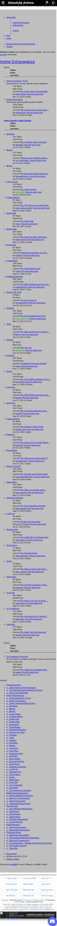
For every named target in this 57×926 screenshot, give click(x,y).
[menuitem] (21, 22)
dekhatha (19, 145)
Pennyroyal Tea (22, 319)
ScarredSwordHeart (23, 477)
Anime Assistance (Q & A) (17, 81)
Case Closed (12, 182)
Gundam (10, 308)
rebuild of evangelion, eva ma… (34, 253)
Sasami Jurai (20, 429)
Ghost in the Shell (14, 292)
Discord (3, 55)
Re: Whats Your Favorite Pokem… (35, 443)
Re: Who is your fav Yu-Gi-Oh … (34, 601)
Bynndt (18, 398)
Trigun (9, 561)
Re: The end (26, 348)
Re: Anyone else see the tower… (35, 110)
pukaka (18, 672)
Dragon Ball (11, 229)
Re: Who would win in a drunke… (35, 332)
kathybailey (20, 619)
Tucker (18, 271)
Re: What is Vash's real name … (34, 569)
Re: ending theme (28, 189)
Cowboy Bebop (13, 197)
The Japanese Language (17, 657)
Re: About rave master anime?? (34, 458)
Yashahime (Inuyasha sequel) (34, 363)
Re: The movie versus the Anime (35, 205)
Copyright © (5, 900)
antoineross (20, 603)
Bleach (9, 150)
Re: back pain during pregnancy (34, 174)
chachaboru (20, 540)
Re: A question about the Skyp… (34, 411)
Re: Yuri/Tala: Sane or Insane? (34, 142)
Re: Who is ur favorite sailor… (33, 490)
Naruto (9, 371)
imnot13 (18, 635)
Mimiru (18, 334)
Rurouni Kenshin (13, 466)
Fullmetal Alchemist (14, 277)
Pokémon (10, 435)
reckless (18, 255)
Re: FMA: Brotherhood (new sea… (35, 284)
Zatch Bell (10, 624)
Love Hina (10, 387)
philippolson (20, 113)
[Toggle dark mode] (53, 2)
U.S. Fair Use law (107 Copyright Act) (40, 909)
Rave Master (11, 450)
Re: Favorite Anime (29, 553)
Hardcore (19, 587)
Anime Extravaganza (17, 61)
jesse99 (18, 413)
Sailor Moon (11, 482)
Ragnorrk (19, 445)
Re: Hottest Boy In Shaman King (34, 537)
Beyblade (10, 134)
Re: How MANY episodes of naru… (36, 379)
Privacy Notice (40, 900)
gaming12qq (20, 94)
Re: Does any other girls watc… (34, 237)
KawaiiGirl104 (21, 287)
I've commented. (22, 160)
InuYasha (10, 355)
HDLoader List (28, 896)
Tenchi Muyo (11, 545)
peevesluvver (21, 493)
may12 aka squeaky (23, 208)
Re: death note (27, 221)
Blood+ (9, 166)
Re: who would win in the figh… (34, 616)
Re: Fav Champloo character (33, 506)
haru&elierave (21, 461)
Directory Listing (47, 896)
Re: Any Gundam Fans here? (33, 316)
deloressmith (20, 508)
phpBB (14, 864)
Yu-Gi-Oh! (10, 593)
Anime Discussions (14, 99)
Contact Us (29, 900)
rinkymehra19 (21, 239)
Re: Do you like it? (29, 300)
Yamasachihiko (21, 176)
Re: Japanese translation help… (35, 670)
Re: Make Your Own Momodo (33, 632)
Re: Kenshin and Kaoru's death (34, 474)
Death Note (11, 213)
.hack (8, 324)
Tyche (17, 224)
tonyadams (20, 382)
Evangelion (11, 245)
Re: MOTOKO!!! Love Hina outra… (35, 395)
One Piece (10, 403)
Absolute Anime (21, 3)
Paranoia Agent (13, 419)
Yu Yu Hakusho (12, 609)
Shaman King (12, 529)
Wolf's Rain (11, 577)
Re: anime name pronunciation (34, 91)
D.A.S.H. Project (22, 524)
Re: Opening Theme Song (32, 427)
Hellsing (9, 340)
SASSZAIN (20, 192)
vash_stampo (21, 572)
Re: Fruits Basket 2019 (30, 269)
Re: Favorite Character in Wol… (34, 585)
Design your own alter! (30, 522)
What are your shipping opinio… (35, 158)
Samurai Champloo (14, 498)
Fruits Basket (11, 261)
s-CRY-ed (10, 514)
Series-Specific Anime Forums (17, 121)
